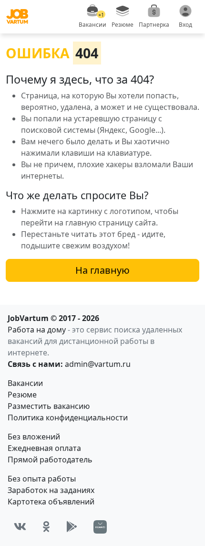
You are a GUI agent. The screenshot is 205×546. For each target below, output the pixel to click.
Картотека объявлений (51, 501)
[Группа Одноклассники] (46, 526)
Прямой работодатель (50, 459)
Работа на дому (37, 329)
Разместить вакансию (49, 406)
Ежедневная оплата (44, 448)
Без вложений (34, 436)
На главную (102, 270)
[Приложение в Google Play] (71, 526)
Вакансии (25, 383)
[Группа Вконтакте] (20, 526)
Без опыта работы (42, 478)
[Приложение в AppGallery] (100, 527)
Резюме (22, 394)
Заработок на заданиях (51, 490)
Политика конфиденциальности (68, 417)
